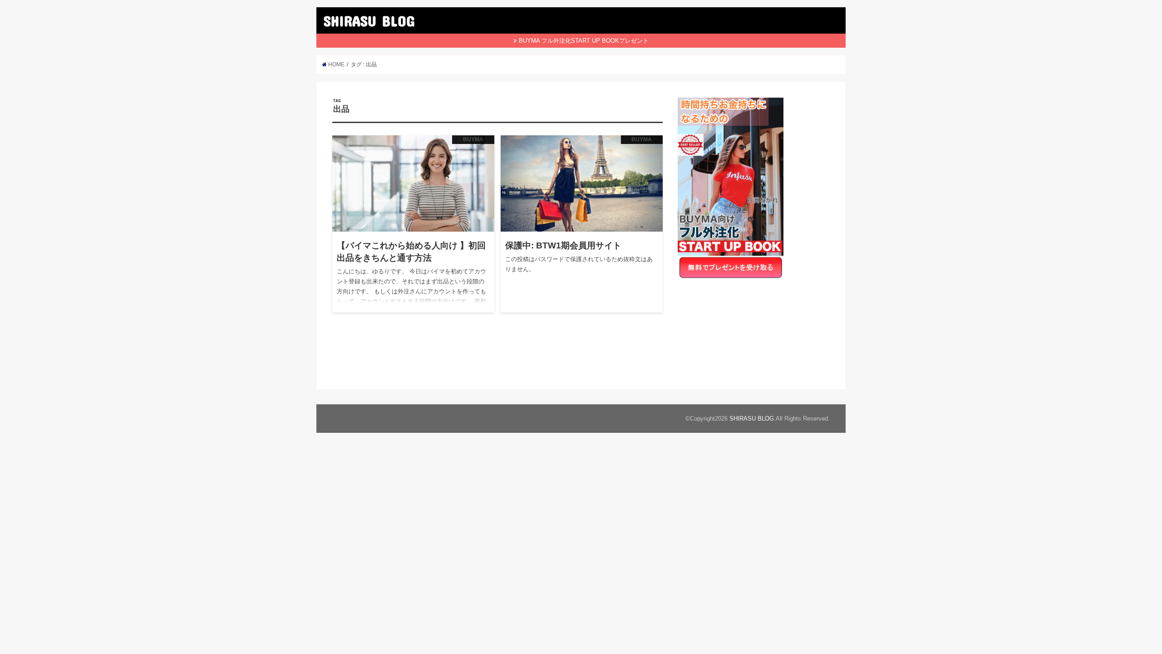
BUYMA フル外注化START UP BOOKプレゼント (584, 40)
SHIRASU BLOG (369, 21)
